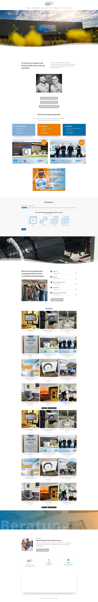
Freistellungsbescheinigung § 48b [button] (49, 98)
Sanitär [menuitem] (46, 8)
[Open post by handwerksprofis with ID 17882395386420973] (30, 344)
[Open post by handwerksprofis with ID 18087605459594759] (30, 368)
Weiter (23, 229)
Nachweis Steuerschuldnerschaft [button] (49, 102)
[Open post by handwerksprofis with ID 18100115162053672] (49, 344)
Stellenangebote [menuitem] (57, 8)
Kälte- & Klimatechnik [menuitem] (35, 8)
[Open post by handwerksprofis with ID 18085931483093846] (30, 392)
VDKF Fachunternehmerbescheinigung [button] (49, 106)
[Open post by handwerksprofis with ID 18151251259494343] (30, 320)
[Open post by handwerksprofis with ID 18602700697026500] (49, 320)
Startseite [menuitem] (28, 8)
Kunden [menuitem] (65, 8)
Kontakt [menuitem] (69, 8)
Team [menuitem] (62, 8)
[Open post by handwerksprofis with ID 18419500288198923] (68, 320)
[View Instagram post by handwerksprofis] (38, 327)
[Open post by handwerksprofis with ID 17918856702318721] (49, 368)
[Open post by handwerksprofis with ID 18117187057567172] (68, 368)
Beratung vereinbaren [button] (57, 299)
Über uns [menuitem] (50, 8)
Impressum (42, 598)
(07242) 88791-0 (49, 564)
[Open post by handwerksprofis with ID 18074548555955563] (68, 392)
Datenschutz (47, 598)
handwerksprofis (30, 311)
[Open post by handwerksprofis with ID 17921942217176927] (49, 392)
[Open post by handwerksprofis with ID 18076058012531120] (68, 344)
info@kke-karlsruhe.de (68, 564)
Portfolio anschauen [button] (56, 273)
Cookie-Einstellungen (54, 598)
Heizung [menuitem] (42, 8)
